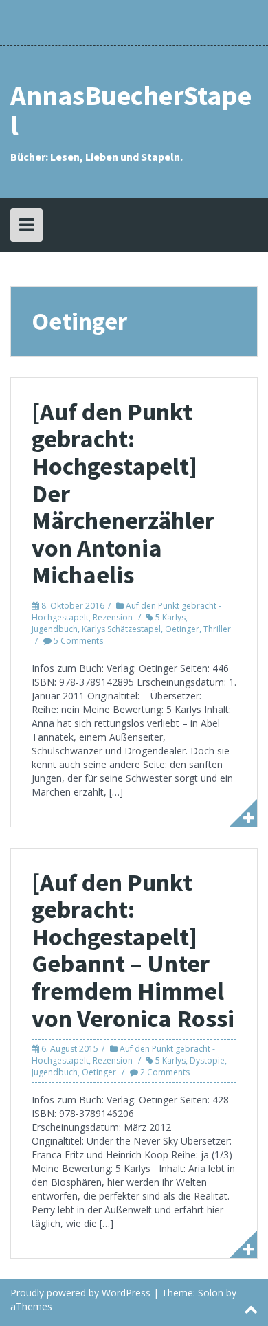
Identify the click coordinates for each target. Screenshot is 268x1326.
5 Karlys (170, 617)
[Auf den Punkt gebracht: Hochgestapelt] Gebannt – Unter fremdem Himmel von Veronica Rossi (133, 950)
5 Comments (78, 641)
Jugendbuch (55, 629)
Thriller (217, 629)
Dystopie (207, 1060)
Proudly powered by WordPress (80, 1292)
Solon (210, 1292)
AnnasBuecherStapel (131, 110)
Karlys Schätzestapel (121, 629)
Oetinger (182, 629)
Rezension (113, 617)
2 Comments (165, 1072)
